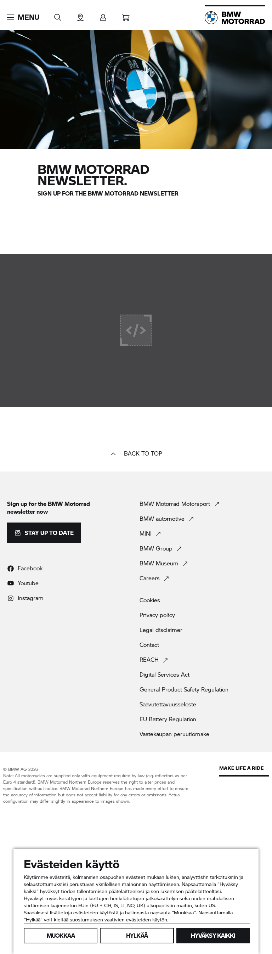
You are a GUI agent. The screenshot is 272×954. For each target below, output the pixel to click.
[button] (23, 17)
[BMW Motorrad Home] (235, 17)
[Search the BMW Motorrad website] (57, 15)
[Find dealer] (80, 15)
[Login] (103, 15)
